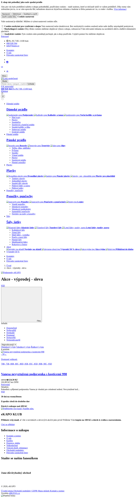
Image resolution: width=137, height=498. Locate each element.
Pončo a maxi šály (19, 237)
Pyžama (15, 150)
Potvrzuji (5, 36)
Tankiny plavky (18, 178)
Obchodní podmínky (15, 450)
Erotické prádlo (18, 132)
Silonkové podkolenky (21, 209)
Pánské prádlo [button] (12, 134)
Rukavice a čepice (19, 244)
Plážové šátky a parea (21, 186)
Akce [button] (8, 247)
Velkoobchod (12, 445)
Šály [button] (8, 216)
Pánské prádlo (16, 140)
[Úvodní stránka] (9, 78)
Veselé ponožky (18, 204)
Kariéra (9, 441)
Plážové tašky (17, 188)
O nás (8, 53)
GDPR (35, 491)
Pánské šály (17, 240)
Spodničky (16, 122)
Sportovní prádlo (19, 160)
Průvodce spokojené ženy (17, 55)
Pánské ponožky (19, 162)
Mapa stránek (44, 491)
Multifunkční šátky (20, 242)
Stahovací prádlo (19, 129)
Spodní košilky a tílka (21, 127)
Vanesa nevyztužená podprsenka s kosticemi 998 (34, 374)
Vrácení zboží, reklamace (17, 448)
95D (3, 285)
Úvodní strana (7, 491)
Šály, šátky (13, 222)
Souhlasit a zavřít (30, 14)
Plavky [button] (9, 165)
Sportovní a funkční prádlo (23, 125)
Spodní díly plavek (20, 183)
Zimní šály (16, 232)
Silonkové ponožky (20, 207)
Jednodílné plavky (19, 181)
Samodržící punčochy (21, 211)
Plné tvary (16, 117)
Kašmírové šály (18, 230)
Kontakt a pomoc (13, 436)
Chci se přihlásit (8, 424)
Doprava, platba (13, 443)
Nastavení (6, 14)
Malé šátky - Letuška (20, 235)
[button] (2, 66)
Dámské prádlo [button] (12, 104)
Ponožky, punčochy (19, 196)
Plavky (15, 120)
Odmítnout (17, 14)
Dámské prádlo (16, 109)
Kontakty (10, 50)
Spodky (15, 153)
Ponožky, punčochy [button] (14, 190)
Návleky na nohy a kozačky (23, 214)
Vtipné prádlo (17, 155)
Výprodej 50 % (12, 252)
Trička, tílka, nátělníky (21, 148)
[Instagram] (7, 62)
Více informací (120, 9)
